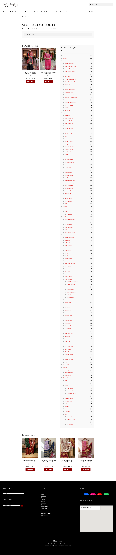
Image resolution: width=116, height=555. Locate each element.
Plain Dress (67, 107)
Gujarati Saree (68, 302)
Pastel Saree (67, 336)
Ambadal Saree (68, 242)
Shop (4, 11)
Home (25, 16)
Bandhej (65, 58)
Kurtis (66, 403)
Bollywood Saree (68, 258)
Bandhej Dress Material (70, 71)
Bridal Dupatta (68, 131)
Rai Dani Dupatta (69, 188)
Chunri (66, 136)
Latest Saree (68, 313)
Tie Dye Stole (70, 424)
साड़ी (66, 362)
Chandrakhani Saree (69, 261)
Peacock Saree (68, 339)
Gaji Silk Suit (67, 84)
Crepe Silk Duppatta (69, 139)
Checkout (43, 499)
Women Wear (37, 11)
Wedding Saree (68, 375)
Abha (66, 380)
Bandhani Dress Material (70, 68)
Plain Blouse (69, 214)
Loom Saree (67, 318)
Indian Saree (67, 307)
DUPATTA (47, 545)
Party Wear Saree (69, 333)
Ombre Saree (68, 328)
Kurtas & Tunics (68, 401)
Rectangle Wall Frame (70, 232)
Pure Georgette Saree (71, 292)
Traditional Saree (69, 359)
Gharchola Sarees (69, 300)
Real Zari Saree (70, 294)
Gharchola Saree (68, 279)
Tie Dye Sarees (68, 357)
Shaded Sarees (68, 349)
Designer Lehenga (69, 383)
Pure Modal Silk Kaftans (72, 396)
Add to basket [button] (30, 81)
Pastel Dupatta (68, 172)
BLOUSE (59, 545)
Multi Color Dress (69, 105)
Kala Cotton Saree (71, 284)
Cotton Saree (68, 266)
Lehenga (67, 406)
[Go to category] (22, 505)
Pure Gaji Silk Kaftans (71, 393)
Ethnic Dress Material (70, 81)
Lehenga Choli (68, 409)
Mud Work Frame (48, 11)
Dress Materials (26, 11)
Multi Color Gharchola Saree (73, 287)
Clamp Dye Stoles (71, 419)
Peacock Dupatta (69, 175)
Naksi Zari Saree (70, 289)
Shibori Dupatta (68, 196)
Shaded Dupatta (68, 193)
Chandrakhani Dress (69, 74)
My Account (43, 503)
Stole (64, 11)
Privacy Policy (44, 506)
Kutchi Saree (68, 310)
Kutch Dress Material (69, 94)
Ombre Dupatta (68, 167)
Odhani (66, 165)
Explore (65, 206)
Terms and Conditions (46, 513)
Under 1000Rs (66, 364)
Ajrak (64, 55)
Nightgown (67, 411)
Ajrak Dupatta (68, 115)
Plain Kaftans (70, 388)
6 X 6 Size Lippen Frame (70, 222)
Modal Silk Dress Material (70, 102)
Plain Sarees (67, 341)
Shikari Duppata (68, 198)
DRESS (55, 545)
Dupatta (9, 11)
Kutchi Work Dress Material (71, 97)
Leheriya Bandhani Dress (70, 100)
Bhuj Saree (67, 255)
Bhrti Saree (67, 253)
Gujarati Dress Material (70, 89)
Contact (43, 501)
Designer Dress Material (70, 79)
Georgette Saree (68, 276)
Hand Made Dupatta (69, 151)
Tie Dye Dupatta (68, 201)
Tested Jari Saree (70, 297)
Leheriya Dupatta (69, 159)
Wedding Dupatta (69, 372)
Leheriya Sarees (68, 315)
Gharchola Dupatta (69, 146)
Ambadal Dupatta (69, 118)
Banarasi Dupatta (69, 120)
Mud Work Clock (68, 229)
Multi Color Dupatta (69, 162)
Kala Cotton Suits (69, 92)
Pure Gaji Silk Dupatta (70, 180)
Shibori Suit (67, 110)
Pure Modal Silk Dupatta (70, 183)
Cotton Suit (67, 76)
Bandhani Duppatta (69, 123)
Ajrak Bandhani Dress (69, 63)
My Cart (43, 504)
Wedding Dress (68, 370)
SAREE (51, 545)
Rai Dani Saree (68, 344)
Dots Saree (67, 271)
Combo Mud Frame (69, 227)
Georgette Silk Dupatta (70, 144)
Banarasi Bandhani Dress (70, 66)
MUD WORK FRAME (66, 545)
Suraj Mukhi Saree (69, 354)
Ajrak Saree (67, 240)
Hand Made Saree (69, 305)
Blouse (57, 11)
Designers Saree (68, 268)
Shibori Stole (70, 422)
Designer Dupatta (69, 141)
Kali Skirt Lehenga (69, 398)
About (42, 494)
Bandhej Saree (68, 250)
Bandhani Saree (68, 248)
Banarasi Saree (68, 245)
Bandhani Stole (70, 416)
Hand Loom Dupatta (69, 149)
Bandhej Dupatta (69, 126)
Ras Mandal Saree (69, 346)
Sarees (16, 11)
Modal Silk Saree (68, 320)
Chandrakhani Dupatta (70, 133)
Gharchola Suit (68, 87)
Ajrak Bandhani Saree (69, 237)
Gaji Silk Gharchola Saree (72, 281)
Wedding (65, 367)
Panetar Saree (68, 331)
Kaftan (66, 385)
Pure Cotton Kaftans (71, 390)
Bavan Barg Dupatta (69, 128)
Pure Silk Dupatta (69, 185)
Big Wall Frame (68, 224)
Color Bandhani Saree (70, 263)
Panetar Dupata (68, 170)
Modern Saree (68, 323)
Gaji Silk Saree (68, 274)
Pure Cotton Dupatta (70, 177)
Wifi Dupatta (68, 203)
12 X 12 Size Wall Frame (70, 219)
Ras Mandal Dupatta (69, 190)
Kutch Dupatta (68, 157)
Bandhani (43, 496)
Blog (42, 497)
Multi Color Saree (69, 325)
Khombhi (67, 154)
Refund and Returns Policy (47, 510)
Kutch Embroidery (74, 11)
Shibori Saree (68, 351)
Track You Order (44, 515)
